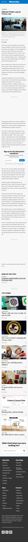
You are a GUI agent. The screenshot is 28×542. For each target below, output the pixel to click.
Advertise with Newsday (7, 520)
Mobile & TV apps (7, 478)
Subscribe (5, 465)
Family (17, 505)
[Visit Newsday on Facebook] (3, 532)
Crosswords (19, 495)
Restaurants (19, 503)
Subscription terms (14, 515)
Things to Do (19, 498)
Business (4, 503)
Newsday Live (6, 473)
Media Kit (18, 462)
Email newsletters (6, 470)
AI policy (19, 520)
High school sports (7, 508)
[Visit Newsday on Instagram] (10, 532)
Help (15, 520)
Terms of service (5, 515)
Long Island (5, 490)
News (3, 500)
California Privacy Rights (11, 517)
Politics (4, 498)
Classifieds (19, 474)
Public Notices (20, 477)
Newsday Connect (20, 471)
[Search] (24, 450)
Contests (4, 480)
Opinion (4, 9)
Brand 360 (18, 465)
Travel (17, 508)
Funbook (18, 490)
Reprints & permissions (16, 519)
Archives (4, 483)
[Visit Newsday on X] (7, 532)
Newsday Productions (19, 468)
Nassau (3, 32)
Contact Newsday (6, 519)
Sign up (22, 160)
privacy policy (21, 163)
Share (5, 42)
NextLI (18, 510)
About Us (4, 462)
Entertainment (19, 500)
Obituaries (19, 493)
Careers (4, 475)
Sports (4, 493)
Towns (4, 505)
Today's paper (6, 468)
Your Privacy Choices (7, 522)
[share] (25, 317)
